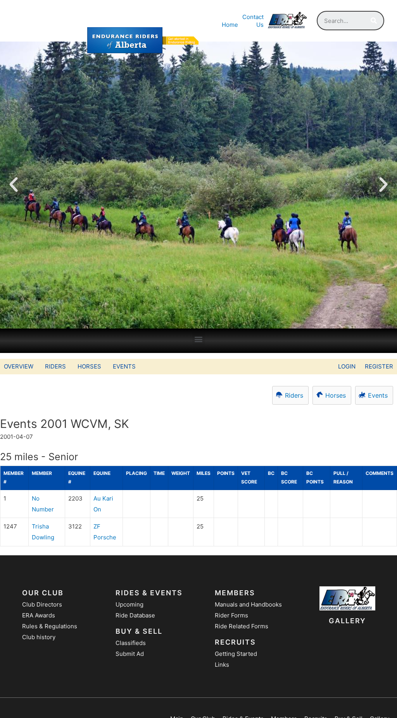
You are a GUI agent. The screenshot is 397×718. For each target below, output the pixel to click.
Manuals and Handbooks (248, 604)
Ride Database (135, 615)
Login (347, 366)
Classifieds (131, 643)
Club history (38, 637)
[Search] (373, 21)
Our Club (43, 593)
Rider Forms (231, 615)
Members (235, 593)
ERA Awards (38, 615)
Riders (55, 366)
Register (379, 366)
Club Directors (42, 604)
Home (230, 24)
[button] (198, 338)
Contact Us (253, 20)
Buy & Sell (139, 631)
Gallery (347, 621)
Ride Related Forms (241, 626)
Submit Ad (130, 653)
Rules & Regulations (49, 626)
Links (222, 664)
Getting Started (236, 653)
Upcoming (129, 604)
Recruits (235, 642)
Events (124, 366)
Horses (89, 366)
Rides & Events (149, 593)
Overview (18, 366)
